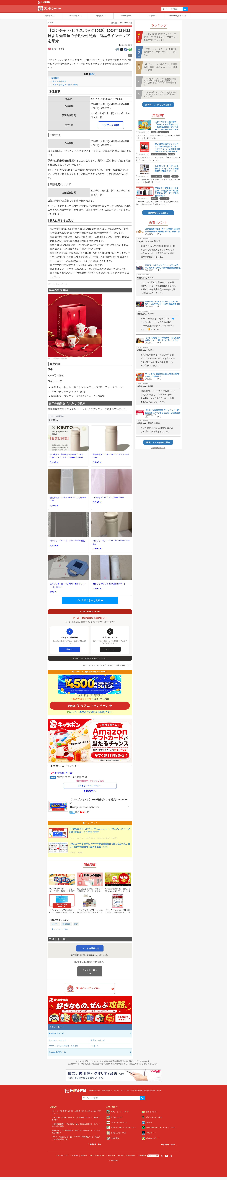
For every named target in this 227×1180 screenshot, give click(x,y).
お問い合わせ (141, 1155)
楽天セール (100, 16)
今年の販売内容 (59, 81)
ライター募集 (154, 1155)
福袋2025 (66, 924)
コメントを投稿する (89, 948)
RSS (171, 1156)
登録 (69, 649)
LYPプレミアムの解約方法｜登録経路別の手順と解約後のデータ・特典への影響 (160, 67)
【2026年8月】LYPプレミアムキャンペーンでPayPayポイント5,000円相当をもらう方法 (160, 94)
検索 (185, 9)
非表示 (92, 74)
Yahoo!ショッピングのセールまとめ (63, 1046)
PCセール (152, 16)
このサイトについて (61, 1155)
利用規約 (84, 1155)
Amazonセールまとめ (57, 1040)
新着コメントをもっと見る (158, 442)
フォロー (110, 649)
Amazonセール (75, 16)
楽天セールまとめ (98, 1040)
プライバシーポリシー (96, 1155)
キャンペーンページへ (91, 786)
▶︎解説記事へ (90, 791)
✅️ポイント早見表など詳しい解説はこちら (90, 712)
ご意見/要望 (74, 1155)
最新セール (49, 16)
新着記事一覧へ (95, 1144)
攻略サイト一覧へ (169, 1145)
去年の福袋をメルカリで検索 (65, 85)
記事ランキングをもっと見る (158, 104)
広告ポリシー (110, 1155)
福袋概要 (55, 78)
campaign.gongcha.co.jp (59, 284)
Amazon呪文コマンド (177, 16)
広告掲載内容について (158, 448)
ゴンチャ (55, 924)
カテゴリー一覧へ (60, 929)
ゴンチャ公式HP (111, 125)
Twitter (162, 1156)
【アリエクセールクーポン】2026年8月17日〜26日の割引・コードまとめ (160, 52)
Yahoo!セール (126, 16)
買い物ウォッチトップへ (87, 988)
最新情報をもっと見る (158, 213)
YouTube (166, 1156)
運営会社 (120, 1155)
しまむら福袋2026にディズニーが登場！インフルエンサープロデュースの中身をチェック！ (160, 37)
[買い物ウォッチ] (44, 3)
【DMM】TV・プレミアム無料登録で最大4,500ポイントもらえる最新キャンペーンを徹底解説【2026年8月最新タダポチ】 (160, 82)
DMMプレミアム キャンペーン (88, 705)
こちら (95, 955)
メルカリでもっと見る (88, 600)
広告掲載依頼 (130, 1155)
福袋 (76, 924)
